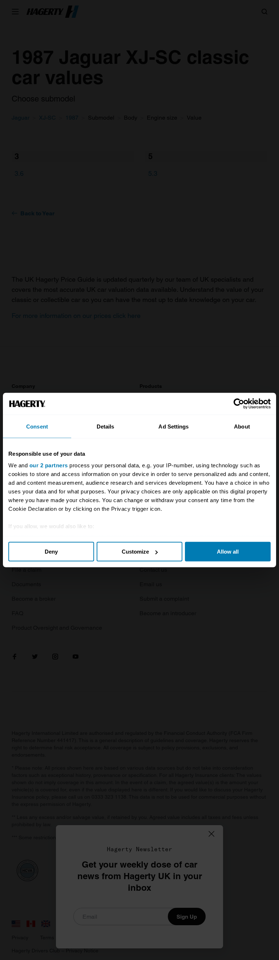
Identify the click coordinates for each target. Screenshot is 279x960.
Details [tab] (105, 426)
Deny (51, 552)
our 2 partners (48, 465)
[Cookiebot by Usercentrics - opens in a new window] (239, 403)
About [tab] (242, 426)
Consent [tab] (37, 426)
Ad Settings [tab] (173, 426)
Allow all (228, 552)
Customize (135, 552)
